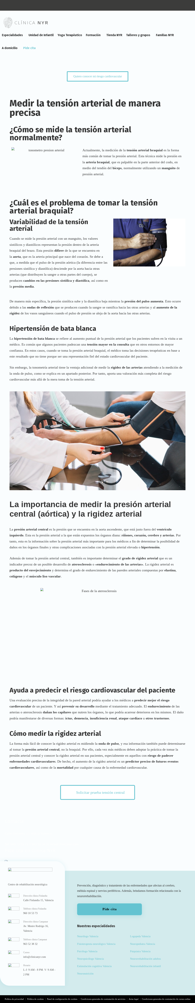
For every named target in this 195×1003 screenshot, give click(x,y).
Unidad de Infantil (41, 35)
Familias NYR (165, 35)
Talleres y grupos (138, 35)
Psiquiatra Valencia (140, 951)
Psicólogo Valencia (87, 951)
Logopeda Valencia (140, 936)
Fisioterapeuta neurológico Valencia (96, 944)
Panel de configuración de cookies (62, 999)
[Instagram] (7, 5)
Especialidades (12, 35)
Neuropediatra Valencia (142, 944)
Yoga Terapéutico (70, 35)
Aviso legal (133, 999)
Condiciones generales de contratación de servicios (103, 999)
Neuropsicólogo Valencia (90, 958)
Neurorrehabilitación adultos (145, 958)
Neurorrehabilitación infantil (145, 966)
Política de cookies (35, 999)
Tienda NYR (114, 35)
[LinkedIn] (16, 5)
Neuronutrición (85, 973)
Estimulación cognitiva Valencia (94, 966)
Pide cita (29, 48)
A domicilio (10, 48)
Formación (93, 35)
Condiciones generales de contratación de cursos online (166, 999)
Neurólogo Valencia (87, 936)
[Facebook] (24, 5)
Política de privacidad (14, 999)
